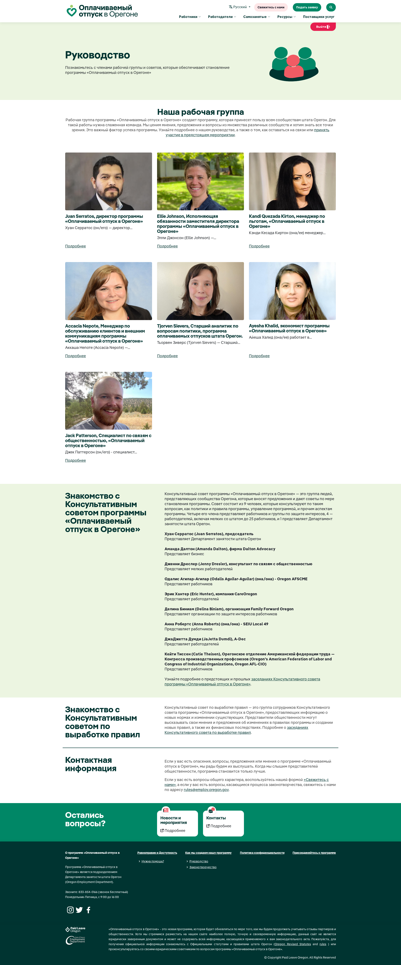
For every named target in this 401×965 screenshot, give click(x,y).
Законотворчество (203, 867)
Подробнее (75, 246)
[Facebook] (87, 909)
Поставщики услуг (318, 17)
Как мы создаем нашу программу (208, 852)
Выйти (319, 28)
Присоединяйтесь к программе (314, 852)
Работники (188, 17)
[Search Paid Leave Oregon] (331, 7)
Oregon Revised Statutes (293, 944)
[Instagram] (70, 909)
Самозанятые (255, 17)
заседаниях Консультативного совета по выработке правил (236, 730)
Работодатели (220, 17)
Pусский (240, 7)
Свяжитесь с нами (271, 7)
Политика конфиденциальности (262, 852)
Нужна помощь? (153, 861)
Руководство (198, 861)
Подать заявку (307, 7)
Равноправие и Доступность (157, 852)
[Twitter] (78, 909)
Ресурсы (284, 17)
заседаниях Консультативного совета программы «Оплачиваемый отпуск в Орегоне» (242, 681)
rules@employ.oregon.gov (206, 789)
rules (323, 944)
